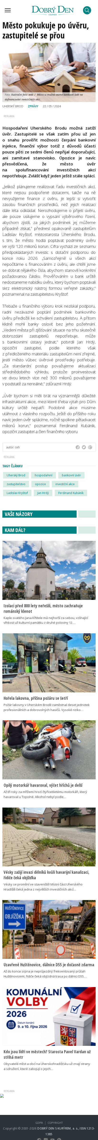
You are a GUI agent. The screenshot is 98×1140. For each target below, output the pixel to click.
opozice (40, 484)
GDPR (39, 1122)
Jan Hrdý (43, 493)
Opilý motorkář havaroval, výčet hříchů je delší (43, 785)
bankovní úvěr (71, 475)
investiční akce (65, 484)
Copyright (55, 1122)
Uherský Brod (16, 475)
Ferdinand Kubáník (70, 493)
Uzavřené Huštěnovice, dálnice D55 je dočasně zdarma (49, 964)
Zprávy (33, 106)
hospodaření (43, 475)
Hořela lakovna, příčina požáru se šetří (36, 698)
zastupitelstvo (16, 484)
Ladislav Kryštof (17, 493)
